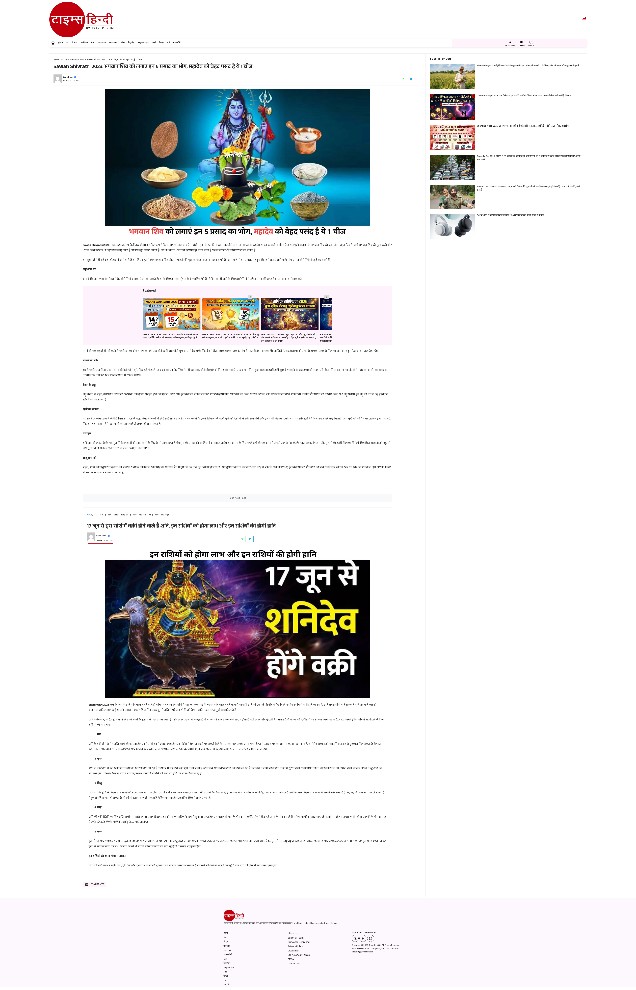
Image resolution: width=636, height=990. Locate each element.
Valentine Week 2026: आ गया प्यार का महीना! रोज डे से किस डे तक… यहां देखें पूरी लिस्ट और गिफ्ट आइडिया (523, 126)
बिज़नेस (131, 43)
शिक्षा (161, 43)
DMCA (291, 960)
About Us (293, 934)
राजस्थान (102, 43)
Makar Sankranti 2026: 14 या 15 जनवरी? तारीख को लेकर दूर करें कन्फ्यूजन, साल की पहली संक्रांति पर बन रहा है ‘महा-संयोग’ (171, 336)
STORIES (522, 45)
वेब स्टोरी (177, 43)
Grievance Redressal (299, 942)
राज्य (93, 43)
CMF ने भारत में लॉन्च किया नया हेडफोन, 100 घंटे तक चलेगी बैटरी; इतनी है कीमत (510, 216)
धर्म (168, 43)
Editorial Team (296, 938)
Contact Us (294, 964)
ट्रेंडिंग (60, 43)
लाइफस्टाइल (143, 43)
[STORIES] (522, 42)
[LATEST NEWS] (510, 42)
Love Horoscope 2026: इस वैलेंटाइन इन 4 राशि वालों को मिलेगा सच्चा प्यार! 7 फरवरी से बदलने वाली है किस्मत (524, 96)
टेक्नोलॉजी (113, 43)
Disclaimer (293, 951)
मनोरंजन (84, 43)
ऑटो (154, 43)
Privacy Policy (295, 947)
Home (56, 60)
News (89, 515)
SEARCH (531, 45)
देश (67, 43)
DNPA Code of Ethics (299, 955)
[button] (403, 79)
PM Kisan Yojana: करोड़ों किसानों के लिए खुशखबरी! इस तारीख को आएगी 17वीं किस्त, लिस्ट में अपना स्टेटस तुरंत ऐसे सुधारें (528, 66)
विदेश (74, 43)
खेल (123, 43)
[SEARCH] (531, 42)
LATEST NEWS (510, 45)
